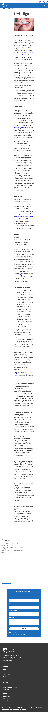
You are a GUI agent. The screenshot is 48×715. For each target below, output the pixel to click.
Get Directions (7, 585)
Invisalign (5, 685)
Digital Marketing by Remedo (18, 709)
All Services (6, 689)
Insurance (5, 698)
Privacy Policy (6, 709)
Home (4, 8)
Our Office (5, 672)
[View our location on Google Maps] (42, 2)
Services (10, 8)
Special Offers (6, 674)
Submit (24, 629)
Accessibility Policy (36, 707)
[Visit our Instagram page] (40, 2)
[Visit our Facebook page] (44, 2)
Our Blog (5, 677)
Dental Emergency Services (10, 687)
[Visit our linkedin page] (47, 2)
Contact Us (6, 701)
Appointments (6, 696)
